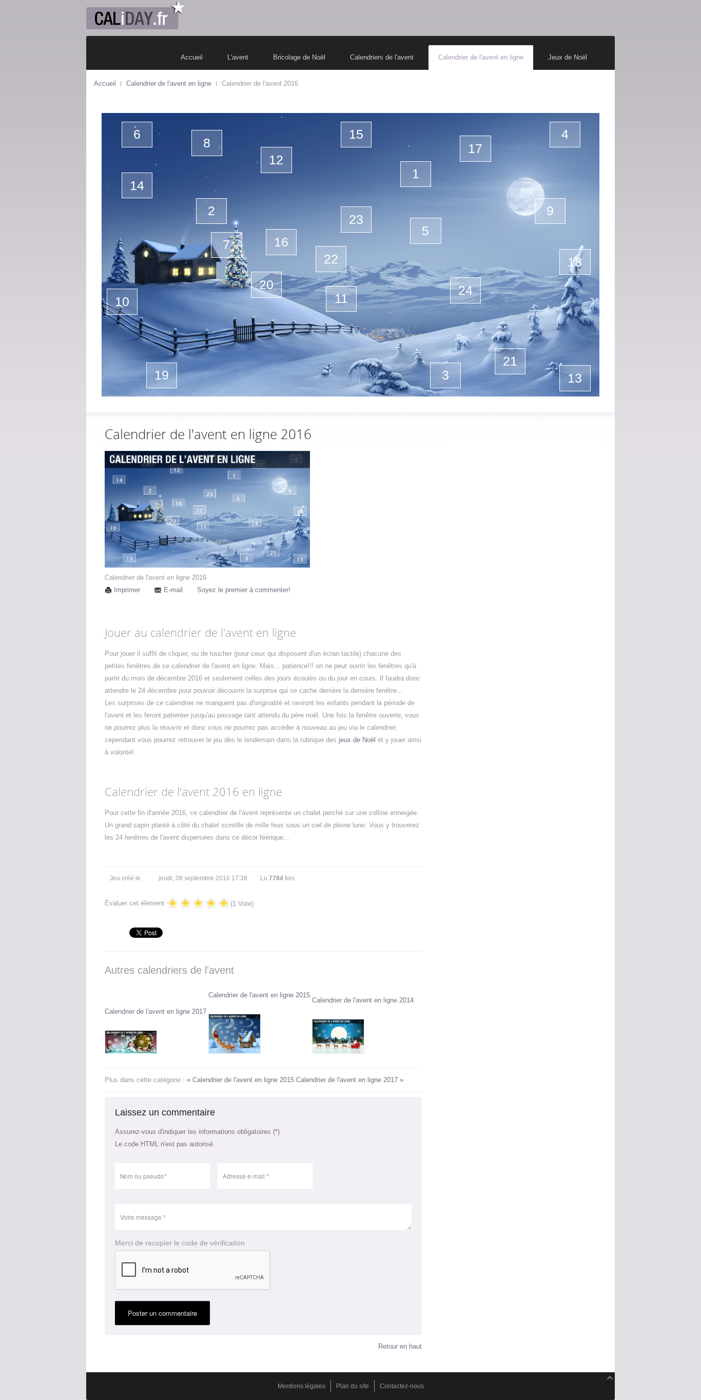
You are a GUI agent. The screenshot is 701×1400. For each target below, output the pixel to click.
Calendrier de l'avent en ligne (168, 83)
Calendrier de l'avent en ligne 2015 (259, 995)
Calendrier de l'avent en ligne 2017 (155, 1011)
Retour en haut (400, 1346)
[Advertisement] (525, 504)
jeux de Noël (357, 740)
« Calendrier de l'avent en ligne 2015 (241, 1080)
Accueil (105, 83)
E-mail (173, 590)
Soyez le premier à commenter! (243, 590)
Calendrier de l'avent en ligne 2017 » (349, 1080)
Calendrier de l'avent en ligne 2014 (363, 1000)
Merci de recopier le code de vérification (180, 1243)
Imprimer (127, 590)
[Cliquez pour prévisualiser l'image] (207, 511)
